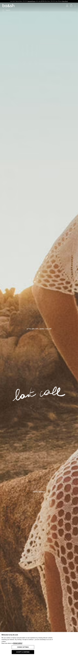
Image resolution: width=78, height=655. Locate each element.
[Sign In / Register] (67, 5)
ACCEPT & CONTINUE (22, 652)
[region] (39, 643)
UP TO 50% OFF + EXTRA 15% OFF (39, 329)
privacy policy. (18, 643)
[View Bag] (71, 5)
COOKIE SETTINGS (23, 647)
